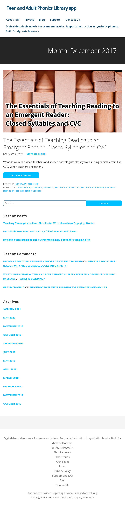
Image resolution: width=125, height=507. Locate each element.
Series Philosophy (62, 447)
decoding (24, 187)
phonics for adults (67, 187)
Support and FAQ (62, 475)
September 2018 (13, 343)
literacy (36, 187)
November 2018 (13, 326)
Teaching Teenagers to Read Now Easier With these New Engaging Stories (48, 223)
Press (62, 466)
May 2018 (9, 360)
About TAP (13, 19)
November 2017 (13, 395)
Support (55, 19)
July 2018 (9, 352)
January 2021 (12, 309)
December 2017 (12, 386)
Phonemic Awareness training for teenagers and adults (68, 287)
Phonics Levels (62, 452)
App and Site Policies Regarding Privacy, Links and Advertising (62, 492)
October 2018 (12, 334)
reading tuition (30, 191)
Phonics (33, 184)
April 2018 (9, 369)
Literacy (21, 184)
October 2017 (12, 403)
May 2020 (9, 317)
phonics (48, 187)
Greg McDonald (14, 287)
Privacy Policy (62, 471)
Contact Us (73, 19)
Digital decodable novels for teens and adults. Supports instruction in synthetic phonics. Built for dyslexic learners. (62, 29)
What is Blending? (32, 278)
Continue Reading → (21, 175)
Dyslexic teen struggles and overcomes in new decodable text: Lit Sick (46, 239)
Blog (42, 19)
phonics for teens (92, 187)
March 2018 (11, 377)
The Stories (63, 457)
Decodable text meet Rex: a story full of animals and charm (39, 231)
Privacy (29, 19)
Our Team (62, 461)
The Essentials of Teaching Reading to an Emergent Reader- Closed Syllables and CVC (54, 143)
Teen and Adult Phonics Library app (41, 8)
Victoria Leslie (36, 154)
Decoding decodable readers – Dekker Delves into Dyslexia (43, 261)
